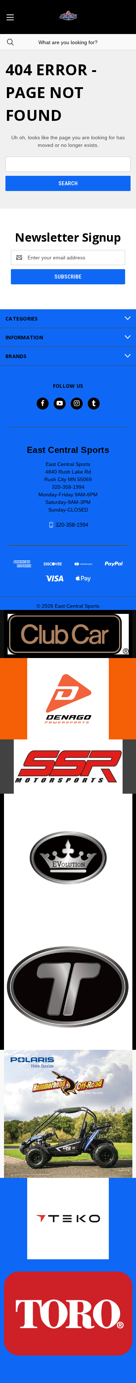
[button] (68, 634)
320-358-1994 (71, 525)
